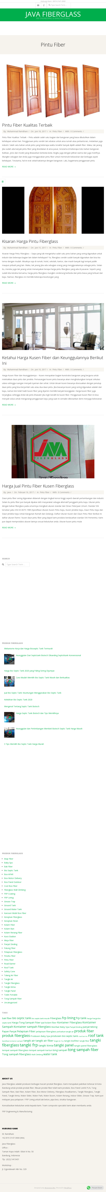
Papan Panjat (9, 1031)
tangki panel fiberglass (85, 1045)
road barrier (83, 1036)
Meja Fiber (9, 940)
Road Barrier (9, 963)
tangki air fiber (44, 1040)
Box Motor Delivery (13, 878)
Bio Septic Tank (11, 870)
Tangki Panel (10, 991)
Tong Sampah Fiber (13, 998)
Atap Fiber (8, 858)
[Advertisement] (50, 27)
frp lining (68, 1018)
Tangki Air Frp (59, 1041)
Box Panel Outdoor (12, 882)
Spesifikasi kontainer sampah (12, 1041)
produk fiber (84, 1031)
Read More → (9, 166)
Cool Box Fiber (10, 886)
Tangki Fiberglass (12, 983)
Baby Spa (8, 862)
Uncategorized (10, 1002)
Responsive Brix (50, 1188)
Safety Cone (9, 971)
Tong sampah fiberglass (16, 1054)
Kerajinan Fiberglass (13, 917)
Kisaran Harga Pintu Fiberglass (30, 241)
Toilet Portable (10, 994)
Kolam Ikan (9, 928)
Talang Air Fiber (11, 975)
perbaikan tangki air (65, 1031)
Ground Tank (10, 905)
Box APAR (8, 874)
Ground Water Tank (13, 909)
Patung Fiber (9, 948)
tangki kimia (46, 1045)
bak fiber (7, 1018)
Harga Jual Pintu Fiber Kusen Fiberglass (38, 486)
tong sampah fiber (83, 1049)
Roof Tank (9, 967)
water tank (50, 1054)
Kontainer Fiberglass (69, 1022)
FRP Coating (9, 893)
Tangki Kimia (10, 987)
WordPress (67, 1188)
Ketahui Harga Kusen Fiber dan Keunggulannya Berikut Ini (52, 360)
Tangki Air (8, 979)
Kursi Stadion (10, 936)
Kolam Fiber (9, 924)
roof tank (96, 1035)
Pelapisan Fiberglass (13, 952)
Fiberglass (55, 1018)
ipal (43, 1022)
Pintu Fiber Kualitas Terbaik (27, 125)
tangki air (29, 1040)
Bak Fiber (8, 866)
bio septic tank (21, 1018)
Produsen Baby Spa (40, 1036)
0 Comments (76, 131)
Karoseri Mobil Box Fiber (15, 913)
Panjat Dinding (10, 944)
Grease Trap (9, 901)
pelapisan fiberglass (46, 1031)
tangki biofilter (71, 1040)
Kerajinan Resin (11, 921)
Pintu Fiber (57, 131)
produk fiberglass (16, 1035)
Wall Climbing (37, 1054)
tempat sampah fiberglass (15, 1050)
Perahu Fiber (9, 956)
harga (89, 1018)
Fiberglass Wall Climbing (15, 890)
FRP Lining (9, 897)
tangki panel (64, 1045)
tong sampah (60, 1050)
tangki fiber (84, 1041)
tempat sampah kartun (40, 1050)
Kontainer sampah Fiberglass (32, 1027)
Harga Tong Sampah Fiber (26, 1022)
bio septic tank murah (41, 1018)
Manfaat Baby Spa (60, 1026)
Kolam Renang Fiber (13, 932)
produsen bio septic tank (64, 1036)
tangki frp (29, 1045)
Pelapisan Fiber (26, 1031)
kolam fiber (51, 1022)
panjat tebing (90, 1026)
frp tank (81, 1018)
